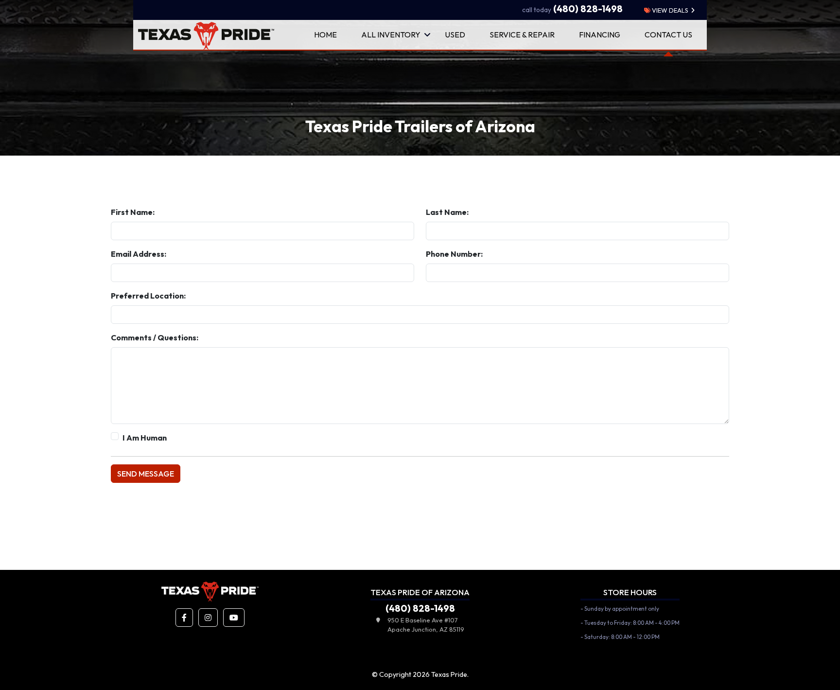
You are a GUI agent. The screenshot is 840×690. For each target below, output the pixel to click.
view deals (669, 10)
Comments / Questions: (154, 337)
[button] (184, 617)
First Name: (133, 212)
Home (325, 34)
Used (455, 34)
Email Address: (138, 254)
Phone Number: (454, 254)
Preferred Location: (148, 296)
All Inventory (390, 34)
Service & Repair (522, 34)
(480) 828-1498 (572, 9)
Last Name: (447, 212)
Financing (599, 34)
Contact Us (668, 34)
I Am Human (144, 437)
